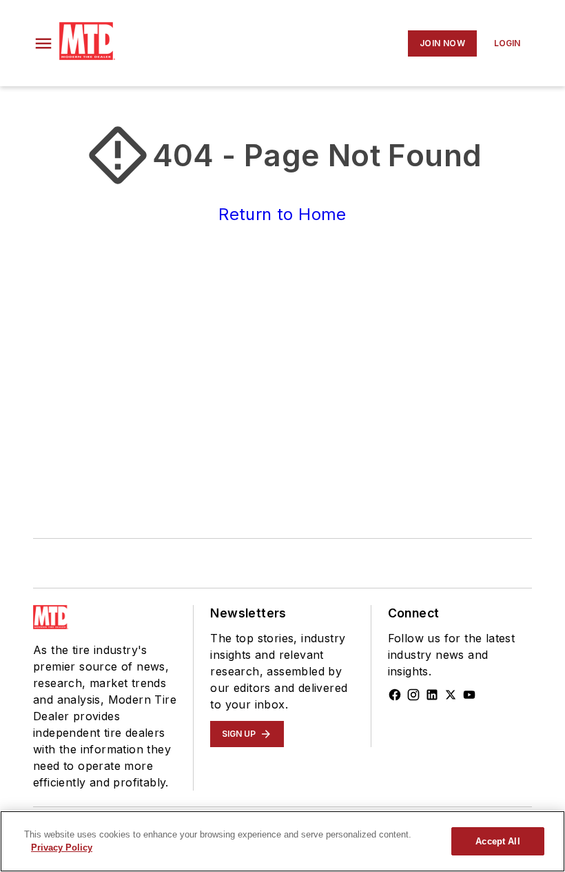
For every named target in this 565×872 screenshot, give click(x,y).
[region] (282, 841)
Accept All (497, 841)
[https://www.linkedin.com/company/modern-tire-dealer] (432, 695)
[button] (43, 43)
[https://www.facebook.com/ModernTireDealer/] (395, 695)
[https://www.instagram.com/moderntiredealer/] (413, 695)
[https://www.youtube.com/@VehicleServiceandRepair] (469, 695)
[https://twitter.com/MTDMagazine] (451, 695)
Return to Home (282, 214)
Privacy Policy (61, 847)
